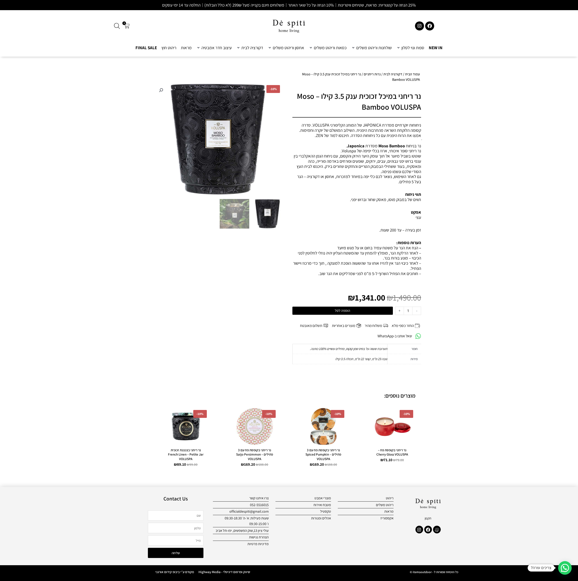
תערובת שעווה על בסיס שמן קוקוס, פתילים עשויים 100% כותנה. (348, 349)
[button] (410, 48)
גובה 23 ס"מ (379, 359)
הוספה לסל (342, 310)
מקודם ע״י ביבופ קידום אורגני (174, 572)
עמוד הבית (412, 74)
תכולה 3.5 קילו (344, 359)
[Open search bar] (117, 26)
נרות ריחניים (372, 74)
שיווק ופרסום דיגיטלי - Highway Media (224, 572)
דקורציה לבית (392, 74)
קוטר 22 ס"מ (362, 359)
